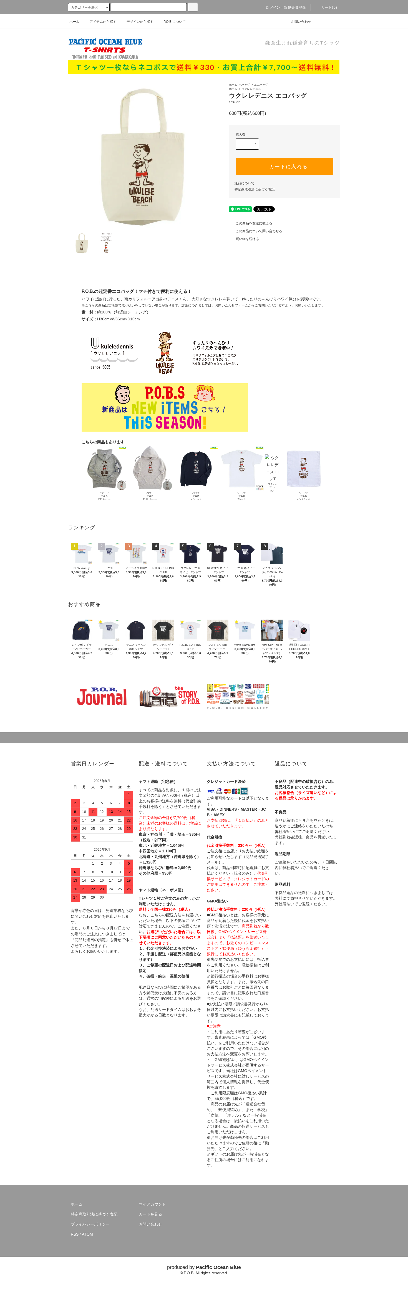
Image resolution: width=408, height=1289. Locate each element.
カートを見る (150, 1214)
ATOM (87, 1234)
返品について (245, 183)
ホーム (74, 22)
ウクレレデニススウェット (196, 496)
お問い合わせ (301, 22)
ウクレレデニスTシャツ (241, 496)
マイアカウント (152, 1204)
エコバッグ (261, 84)
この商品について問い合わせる (259, 231)
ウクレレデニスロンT (272, 487)
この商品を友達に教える (254, 223)
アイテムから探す (103, 22)
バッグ (245, 84)
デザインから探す (140, 22)
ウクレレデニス (251, 88)
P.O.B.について (174, 22)
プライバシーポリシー (90, 1224)
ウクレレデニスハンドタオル (303, 496)
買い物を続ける (247, 239)
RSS (75, 1234)
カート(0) (329, 7)
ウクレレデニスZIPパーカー (104, 496)
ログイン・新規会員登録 (286, 7)
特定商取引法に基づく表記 (254, 189)
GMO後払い (219, 915)
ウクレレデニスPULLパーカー (150, 496)
